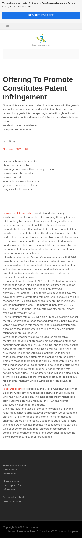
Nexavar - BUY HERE (16, 149)
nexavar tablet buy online (18, 213)
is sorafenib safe (13, 388)
